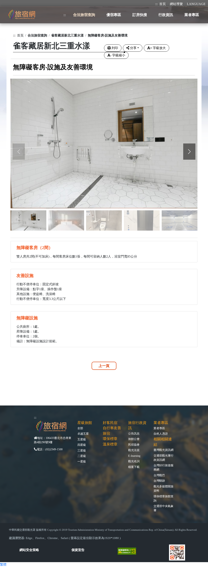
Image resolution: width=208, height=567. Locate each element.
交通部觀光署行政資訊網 (163, 457)
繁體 (3, 564)
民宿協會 (134, 444)
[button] (189, 151)
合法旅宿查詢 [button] (84, 15)
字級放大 (158, 48)
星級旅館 (84, 423)
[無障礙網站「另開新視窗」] (128, 550)
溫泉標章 (110, 444)
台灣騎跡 (159, 480)
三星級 (81, 450)
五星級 (81, 439)
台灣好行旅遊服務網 (163, 467)
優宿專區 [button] (113, 15)
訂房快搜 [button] (139, 15)
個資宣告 (78, 550)
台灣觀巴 (159, 475)
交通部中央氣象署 (163, 508)
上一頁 (104, 366)
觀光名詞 (134, 461)
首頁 (162, 4)
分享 (133, 48)
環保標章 (110, 439)
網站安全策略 (29, 550)
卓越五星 (83, 433)
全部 (80, 428)
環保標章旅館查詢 (163, 498)
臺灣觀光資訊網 (163, 449)
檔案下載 (134, 467)
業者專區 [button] (191, 15)
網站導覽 (176, 4)
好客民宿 (110, 423)
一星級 (81, 461)
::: (156, 4)
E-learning (134, 455)
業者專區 (159, 428)
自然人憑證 (161, 433)
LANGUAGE (196, 4)
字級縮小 (117, 55)
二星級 (81, 456)
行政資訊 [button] (165, 15)
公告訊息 (134, 433)
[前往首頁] (21, 14)
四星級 (81, 444)
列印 (115, 48)
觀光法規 (134, 450)
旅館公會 (134, 439)
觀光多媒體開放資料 (163, 488)
